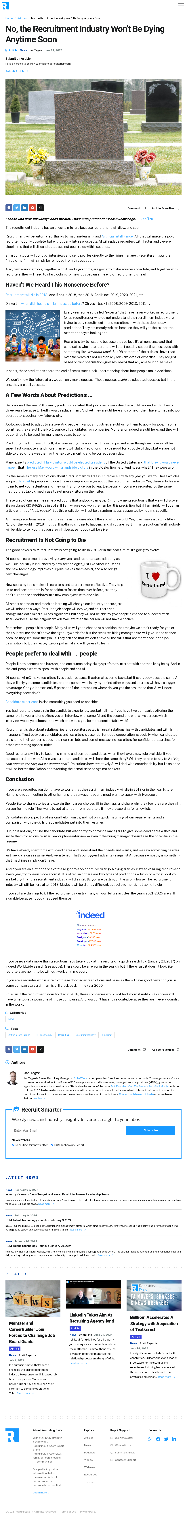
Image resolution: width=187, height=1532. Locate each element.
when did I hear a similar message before (51, 303)
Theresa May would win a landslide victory (56, 467)
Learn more (40, 1492)
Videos (88, 1459)
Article (13, 50)
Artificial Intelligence (117, 236)
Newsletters (21, 1140)
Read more (44, 1204)
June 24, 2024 (103, 1334)
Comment (134, 208)
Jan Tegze (35, 50)
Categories (17, 1012)
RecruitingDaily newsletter (31, 1145)
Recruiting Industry (86, 1035)
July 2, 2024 (16, 1360)
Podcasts (90, 1452)
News (23, 50)
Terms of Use (68, 1511)
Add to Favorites (163, 208)
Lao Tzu (146, 219)
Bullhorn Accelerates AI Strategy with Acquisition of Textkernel (154, 1323)
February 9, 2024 (26, 1215)
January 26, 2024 (26, 1241)
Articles (22, 18)
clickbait (24, 481)
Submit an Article (18, 58)
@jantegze (39, 1098)
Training (89, 1482)
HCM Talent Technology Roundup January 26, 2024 (38, 1246)
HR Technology (44, 1035)
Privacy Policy (88, 1511)
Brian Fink (85, 1334)
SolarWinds (81, 1078)
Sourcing (107, 1035)
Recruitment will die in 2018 (26, 295)
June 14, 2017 (53, 50)
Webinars (90, 1467)
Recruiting (63, 1035)
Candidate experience (22, 702)
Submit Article (15, 71)
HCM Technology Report (69, 1145)
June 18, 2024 (139, 1348)
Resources (90, 1474)
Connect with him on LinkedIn (136, 1094)
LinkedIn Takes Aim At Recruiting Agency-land (92, 1318)
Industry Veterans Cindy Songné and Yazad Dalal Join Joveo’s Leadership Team (57, 1194)
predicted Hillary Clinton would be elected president (66, 462)
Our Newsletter (124, 1437)
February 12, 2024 (26, 1189)
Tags (14, 1028)
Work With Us (123, 1445)
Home (9, 18)
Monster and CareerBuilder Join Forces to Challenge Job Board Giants (32, 1332)
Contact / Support (125, 1459)
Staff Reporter (28, 1355)
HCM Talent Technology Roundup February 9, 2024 (38, 1220)
